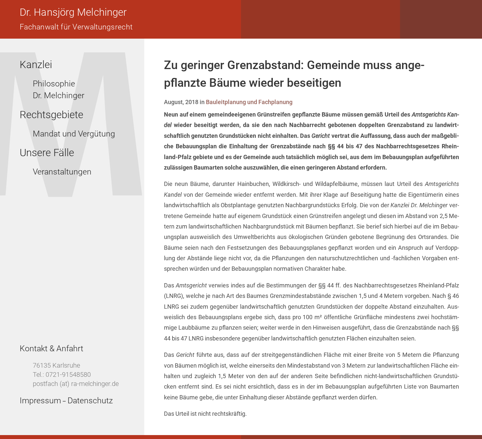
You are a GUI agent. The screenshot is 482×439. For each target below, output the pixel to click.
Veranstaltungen (62, 171)
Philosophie (54, 83)
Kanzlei (36, 65)
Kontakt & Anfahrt (51, 348)
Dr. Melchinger (58, 95)
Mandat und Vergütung (74, 133)
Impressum (40, 400)
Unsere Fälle (47, 153)
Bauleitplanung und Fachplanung (249, 102)
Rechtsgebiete (51, 115)
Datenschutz (90, 400)
